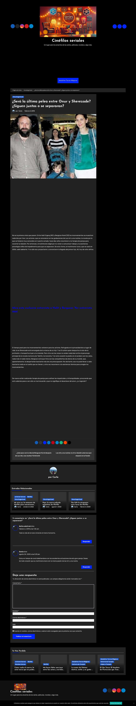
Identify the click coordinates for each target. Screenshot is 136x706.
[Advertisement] (68, 62)
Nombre (16, 611)
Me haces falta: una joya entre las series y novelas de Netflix (53, 669)
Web (14, 624)
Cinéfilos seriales (68, 41)
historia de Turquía (78, 664)
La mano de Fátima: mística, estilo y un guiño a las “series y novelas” (82, 669)
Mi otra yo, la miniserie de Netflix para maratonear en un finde (24, 505)
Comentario (17, 583)
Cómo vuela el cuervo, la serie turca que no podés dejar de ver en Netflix (24, 669)
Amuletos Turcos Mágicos (68, 80)
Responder (86, 541)
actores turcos (20, 497)
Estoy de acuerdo (116, 703)
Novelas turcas (20, 664)
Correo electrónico (19, 618)
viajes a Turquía (106, 664)
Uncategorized (18, 97)
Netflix (29, 497)
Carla (20, 111)
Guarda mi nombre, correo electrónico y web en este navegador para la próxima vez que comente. (48, 631)
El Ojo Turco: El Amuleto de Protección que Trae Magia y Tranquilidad (110, 669)
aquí (15, 311)
